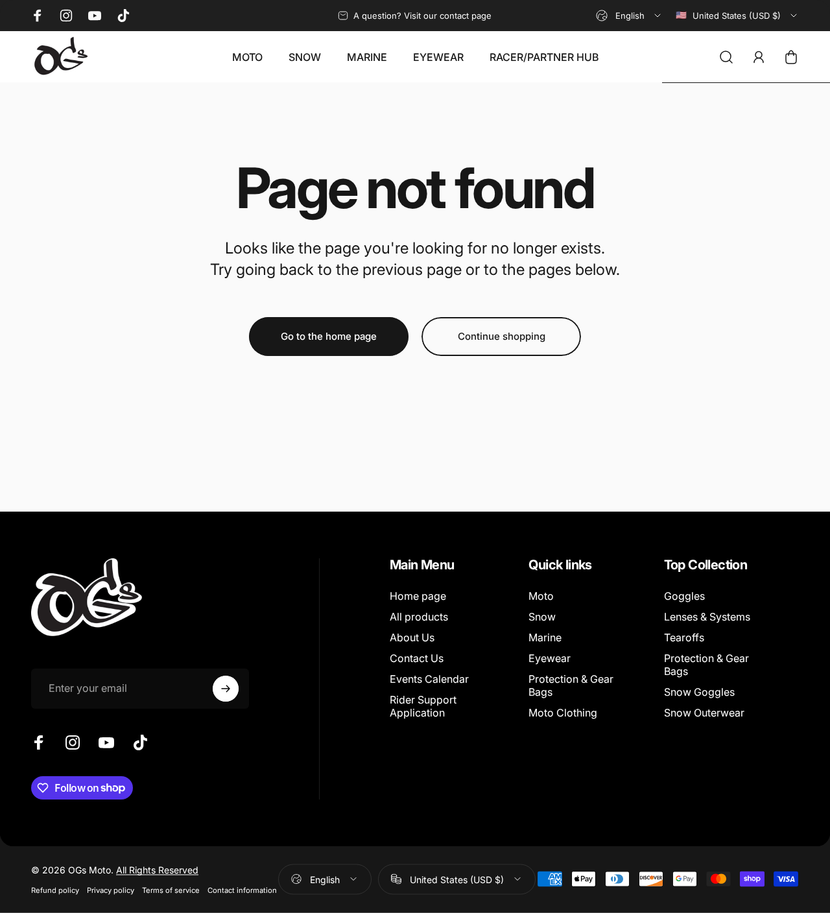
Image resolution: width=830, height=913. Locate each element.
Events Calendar (429, 678)
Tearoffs (684, 637)
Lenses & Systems (707, 616)
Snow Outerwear (704, 712)
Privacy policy (110, 889)
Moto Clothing (562, 712)
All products (419, 616)
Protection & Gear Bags (570, 685)
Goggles (684, 595)
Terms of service (171, 889)
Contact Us (417, 658)
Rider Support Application (423, 706)
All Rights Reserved (157, 869)
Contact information (242, 889)
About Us (412, 637)
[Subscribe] (226, 689)
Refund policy (55, 889)
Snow (542, 616)
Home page (418, 595)
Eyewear (549, 658)
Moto (541, 595)
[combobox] (629, 15)
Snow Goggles (699, 691)
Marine (545, 637)
